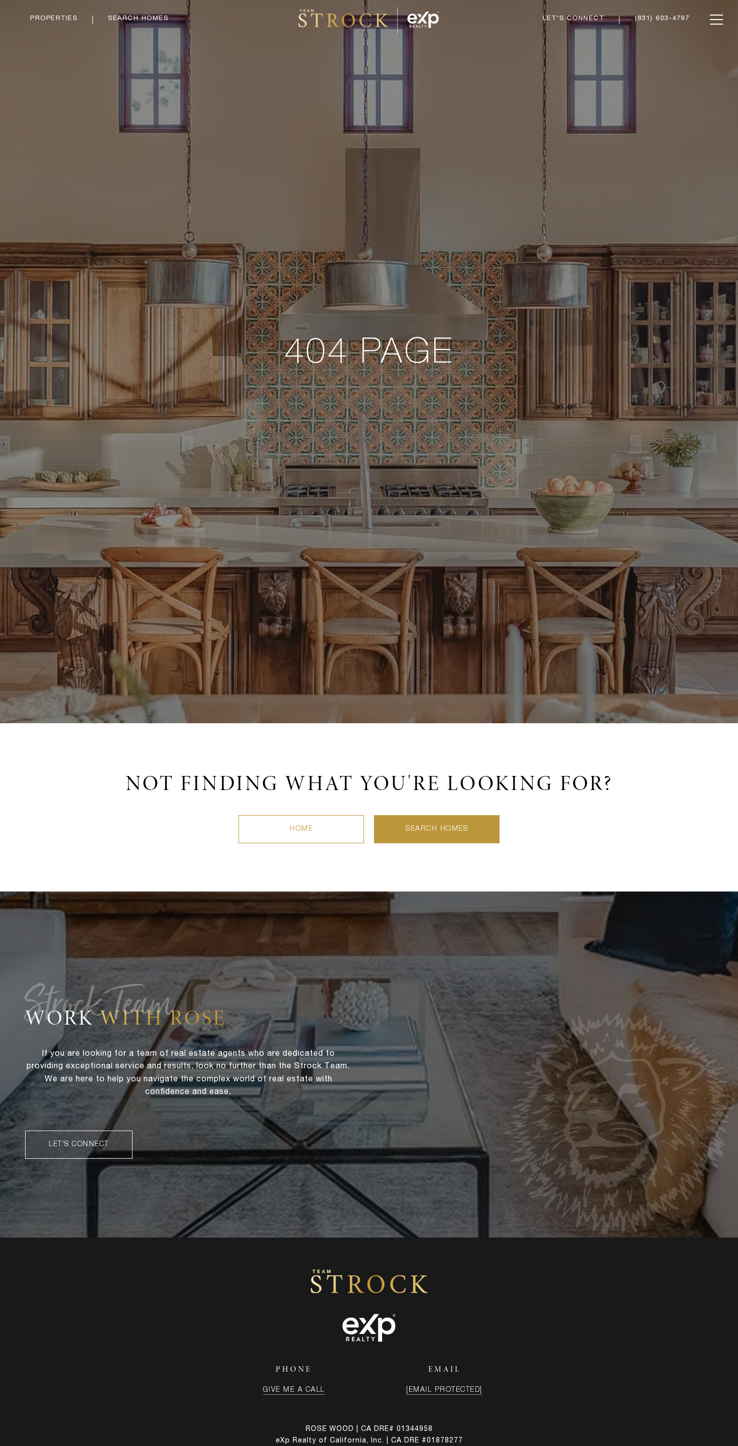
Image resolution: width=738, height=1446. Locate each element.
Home (301, 829)
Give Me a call (294, 1390)
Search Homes (437, 829)
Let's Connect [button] (79, 1144)
